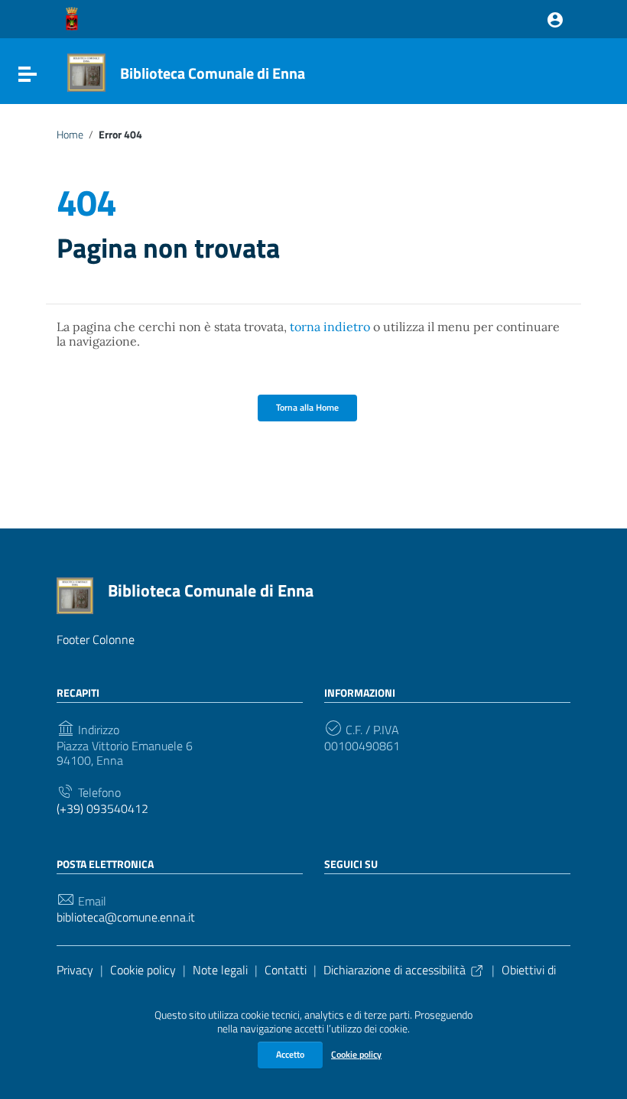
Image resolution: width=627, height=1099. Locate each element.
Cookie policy (356, 1054)
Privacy (75, 970)
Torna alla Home (307, 407)
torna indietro (330, 326)
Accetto (290, 1054)
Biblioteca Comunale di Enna (212, 73)
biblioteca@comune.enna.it (126, 917)
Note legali (220, 970)
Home (70, 134)
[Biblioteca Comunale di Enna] (86, 71)
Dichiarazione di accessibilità (394, 970)
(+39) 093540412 (102, 808)
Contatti (286, 970)
